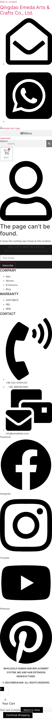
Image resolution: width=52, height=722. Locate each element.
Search (4, 141)
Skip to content (8, 1)
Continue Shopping (18, 715)
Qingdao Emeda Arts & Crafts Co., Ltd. (25, 10)
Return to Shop (32, 709)
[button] (26, 133)
